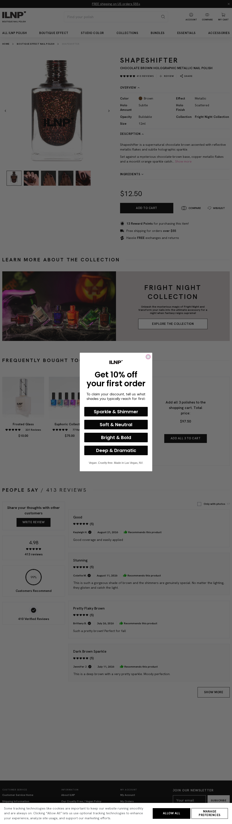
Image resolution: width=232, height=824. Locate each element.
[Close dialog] (148, 357)
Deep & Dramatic (116, 450)
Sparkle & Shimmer (116, 411)
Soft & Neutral (116, 424)
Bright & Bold (116, 437)
